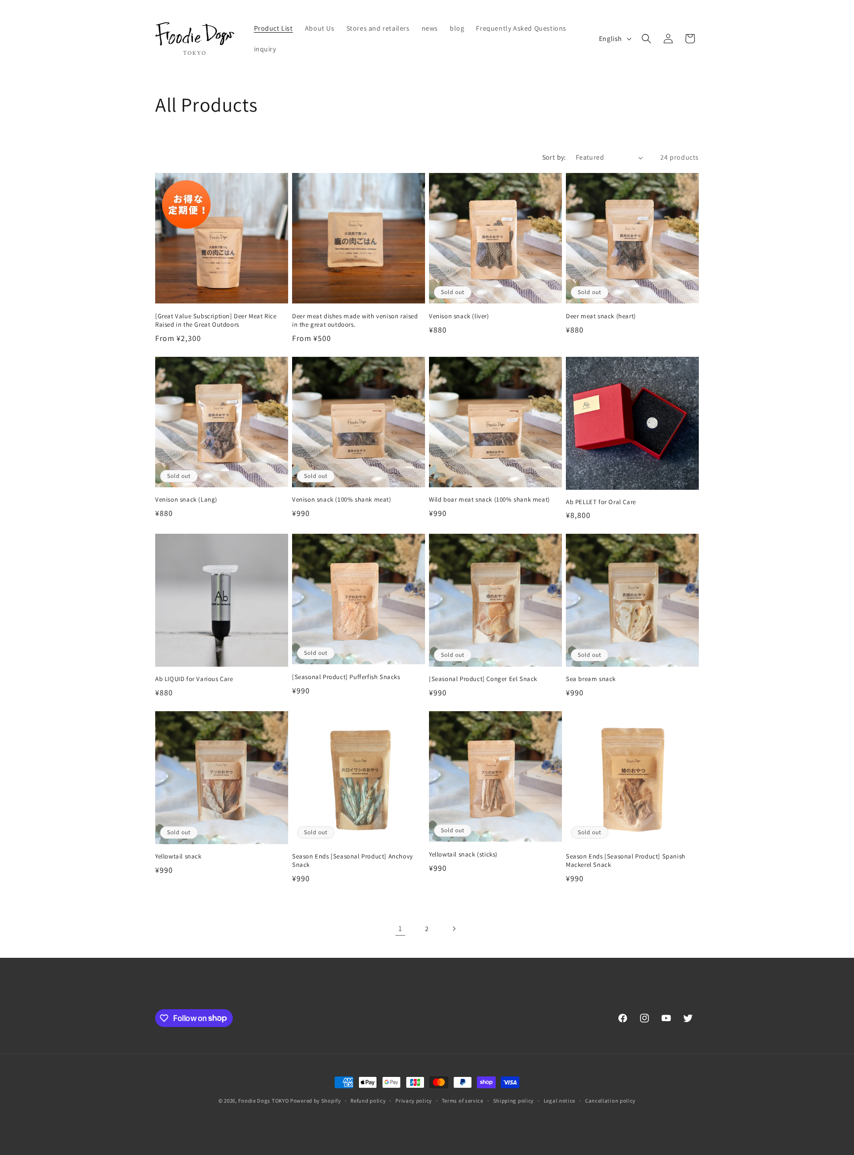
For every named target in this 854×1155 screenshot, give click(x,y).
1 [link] (400, 928)
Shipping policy (513, 1100)
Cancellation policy (610, 1100)
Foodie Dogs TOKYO (263, 1100)
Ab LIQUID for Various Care (194, 679)
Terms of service (462, 1100)
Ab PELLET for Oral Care (601, 502)
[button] (646, 38)
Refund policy (367, 1100)
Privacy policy (413, 1100)
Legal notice (559, 1100)
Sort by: (554, 157)
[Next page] (454, 929)
